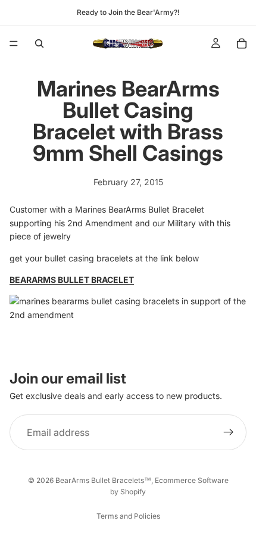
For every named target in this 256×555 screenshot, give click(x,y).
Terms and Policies (128, 516)
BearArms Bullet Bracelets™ (103, 480)
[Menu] (13, 43)
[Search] (39, 43)
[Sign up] (228, 432)
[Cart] (242, 43)
